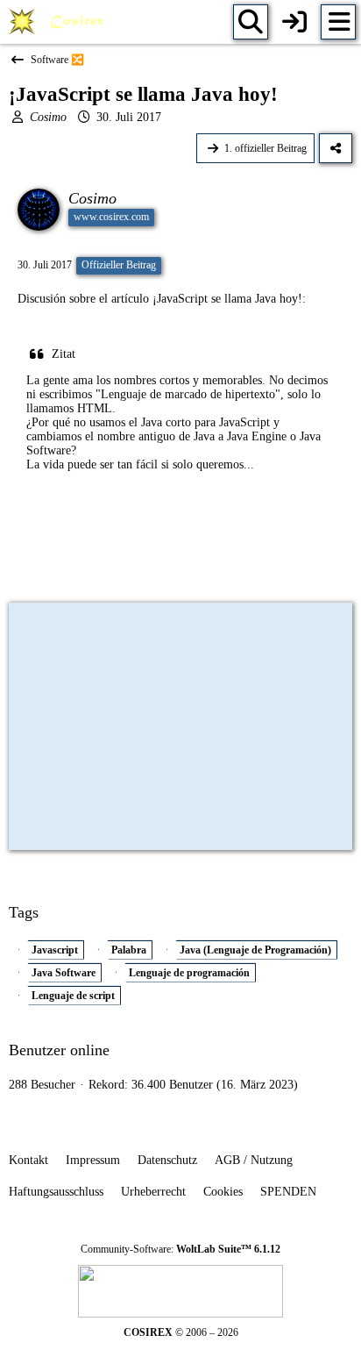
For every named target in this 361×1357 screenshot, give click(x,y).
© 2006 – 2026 (181, 1332)
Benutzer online (59, 1050)
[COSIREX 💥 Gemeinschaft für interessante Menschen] (59, 21)
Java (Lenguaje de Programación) (255, 950)
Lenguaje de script (73, 995)
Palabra (128, 950)
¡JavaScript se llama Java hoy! (227, 298)
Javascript (55, 950)
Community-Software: (180, 1249)
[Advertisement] (180, 551)
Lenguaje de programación (189, 973)
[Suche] (250, 21)
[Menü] (338, 21)
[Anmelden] (294, 22)
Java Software (64, 973)
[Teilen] (335, 148)
